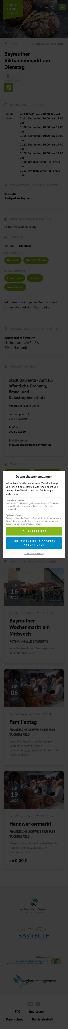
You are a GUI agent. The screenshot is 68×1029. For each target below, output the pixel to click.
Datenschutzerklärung (34, 553)
